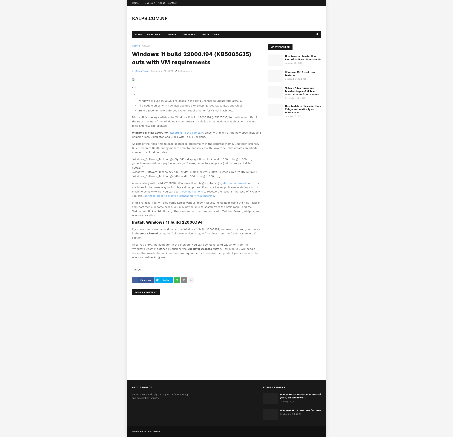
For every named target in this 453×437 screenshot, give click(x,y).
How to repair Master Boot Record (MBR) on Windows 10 (303, 58)
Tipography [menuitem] (189, 34)
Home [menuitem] (138, 34)
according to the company (186, 132)
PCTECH (145, 45)
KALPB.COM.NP (150, 18)
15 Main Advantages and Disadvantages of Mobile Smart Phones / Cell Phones (302, 91)
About (161, 3)
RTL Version (148, 3)
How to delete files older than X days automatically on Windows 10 (303, 109)
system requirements (233, 183)
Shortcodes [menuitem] (210, 34)
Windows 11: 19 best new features (300, 74)
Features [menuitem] (153, 34)
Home (135, 3)
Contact (172, 3)
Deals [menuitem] (172, 34)
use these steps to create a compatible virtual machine (178, 195)
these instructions (191, 191)
